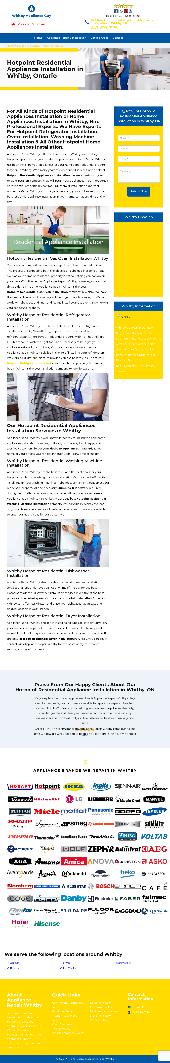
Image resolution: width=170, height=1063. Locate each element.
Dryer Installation (101, 1002)
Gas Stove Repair (63, 1011)
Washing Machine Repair (68, 1032)
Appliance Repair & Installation (66, 37)
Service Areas (99, 37)
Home (38, 37)
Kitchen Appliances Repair (64, 1018)
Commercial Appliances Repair (67, 1005)
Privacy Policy (98, 1020)
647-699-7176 (104, 27)
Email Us (138, 1007)
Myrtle (66, 962)
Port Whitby (69, 968)
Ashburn (14, 962)
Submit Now (138, 191)
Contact (118, 37)
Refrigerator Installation (105, 1011)
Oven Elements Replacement (62, 1026)
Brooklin (14, 968)
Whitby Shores (123, 962)
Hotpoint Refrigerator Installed (29, 363)
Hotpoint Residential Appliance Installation (41, 45)
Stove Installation (101, 1015)
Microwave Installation (104, 1007)
